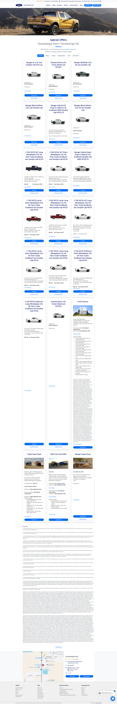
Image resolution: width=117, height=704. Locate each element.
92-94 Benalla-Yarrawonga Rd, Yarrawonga (71, 1)
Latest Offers (40, 693)
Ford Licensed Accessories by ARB (67, 695)
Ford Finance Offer (58, 144)
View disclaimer (27, 90)
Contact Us (72, 676)
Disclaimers (25, 526)
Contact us (83, 693)
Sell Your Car (88, 5)
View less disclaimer (77, 444)
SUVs (17, 690)
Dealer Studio (98, 702)
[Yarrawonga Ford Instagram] (100, 1)
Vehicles (48, 5)
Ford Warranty (62, 690)
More (81, 5)
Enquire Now (34, 95)
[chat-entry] (112, 698)
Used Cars (39, 690)
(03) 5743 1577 (86, 1)
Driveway (58, 142)
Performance (19, 689)
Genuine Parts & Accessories (66, 689)
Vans (17, 693)
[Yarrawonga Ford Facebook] (99, 1)
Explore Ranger (34, 98)
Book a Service (96, 5)
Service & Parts (74, 5)
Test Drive (39, 692)
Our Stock (59, 5)
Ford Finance (40, 696)
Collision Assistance (64, 693)
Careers (83, 690)
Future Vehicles (19, 695)
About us (83, 688)
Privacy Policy (84, 695)
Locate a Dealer (76, 334)
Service (61, 688)
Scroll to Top (58, 647)
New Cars (39, 688)
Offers (54, 5)
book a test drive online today (69, 49)
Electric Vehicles (19, 688)
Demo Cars (40, 689)
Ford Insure (40, 698)
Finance (66, 5)
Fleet (82, 692)
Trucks (17, 692)
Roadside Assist (63, 692)
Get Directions (86, 676)
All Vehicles (18, 696)
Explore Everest (58, 98)
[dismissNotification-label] (114, 691)
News (82, 689)
